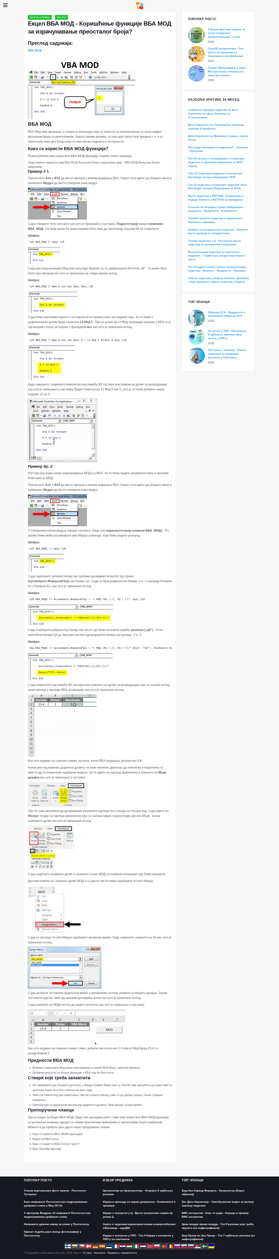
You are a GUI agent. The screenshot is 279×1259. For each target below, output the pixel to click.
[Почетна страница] (139, 5)
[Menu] (5, 5)
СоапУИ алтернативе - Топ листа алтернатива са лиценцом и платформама (225, 52)
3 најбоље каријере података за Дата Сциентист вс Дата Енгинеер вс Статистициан (213, 113)
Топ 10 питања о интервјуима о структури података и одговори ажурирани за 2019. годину (216, 162)
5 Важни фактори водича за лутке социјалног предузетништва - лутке (226, 33)
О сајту (87, 1252)
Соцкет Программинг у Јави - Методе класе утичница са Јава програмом (227, 71)
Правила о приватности (122, 1252)
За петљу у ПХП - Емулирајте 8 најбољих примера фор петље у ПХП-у (227, 334)
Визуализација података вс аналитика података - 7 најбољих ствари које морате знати (216, 255)
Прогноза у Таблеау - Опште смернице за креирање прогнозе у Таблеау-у (227, 353)
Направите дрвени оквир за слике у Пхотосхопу (56, 1224)
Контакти (99, 1252)
